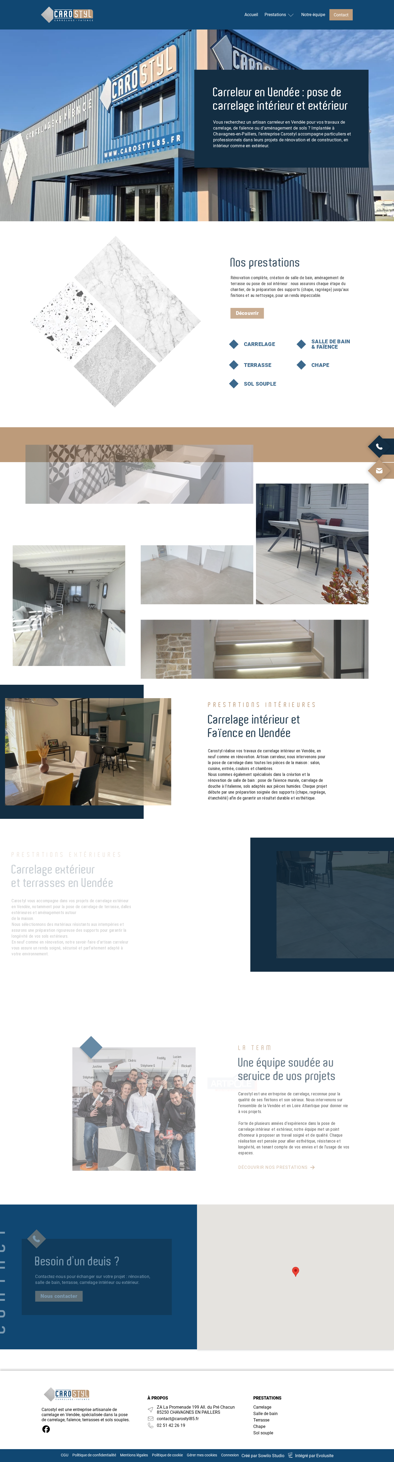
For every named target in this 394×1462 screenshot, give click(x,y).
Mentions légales (134, 1455)
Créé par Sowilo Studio (262, 1455)
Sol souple (263, 1432)
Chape (259, 1426)
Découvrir (247, 313)
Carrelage (262, 1407)
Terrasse (261, 1420)
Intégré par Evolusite (314, 1455)
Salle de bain (265, 1413)
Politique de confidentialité (94, 1455)
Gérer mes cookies (202, 1455)
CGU (64, 1455)
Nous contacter (58, 1296)
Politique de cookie (167, 1455)
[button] (295, 1272)
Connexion (230, 1455)
